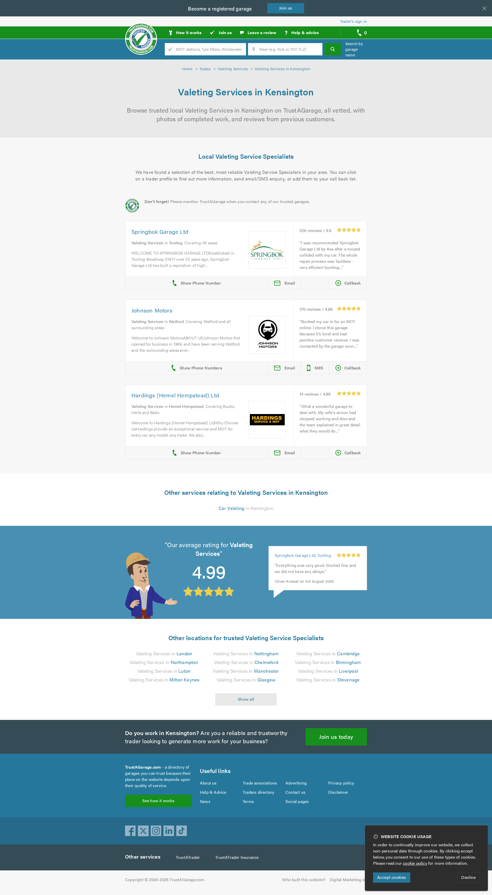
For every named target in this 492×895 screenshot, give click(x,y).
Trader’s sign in (353, 21)
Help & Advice (213, 792)
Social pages (297, 801)
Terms (248, 801)
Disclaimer (338, 792)
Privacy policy (341, 783)
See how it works (158, 800)
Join (285, 8)
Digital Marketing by (348, 879)
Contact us (295, 792)
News (205, 801)
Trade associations (260, 783)
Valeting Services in (164, 653)
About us (208, 783)
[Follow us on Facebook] (130, 831)
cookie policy (415, 863)
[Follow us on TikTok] (181, 831)
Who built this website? (303, 879)
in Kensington (246, 508)
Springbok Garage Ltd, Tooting (303, 555)
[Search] (332, 49)
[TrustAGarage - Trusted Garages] (141, 31)
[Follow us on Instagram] (156, 831)
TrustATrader (188, 857)
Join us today (336, 736)
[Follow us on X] (143, 831)
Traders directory (258, 792)
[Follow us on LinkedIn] (168, 831)
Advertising (296, 783)
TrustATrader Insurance (237, 857)
